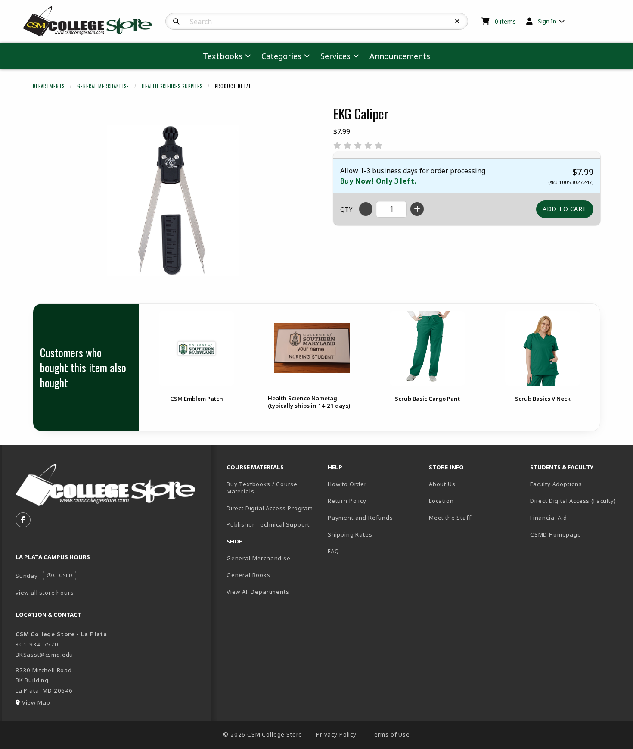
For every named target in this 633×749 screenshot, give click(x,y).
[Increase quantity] (417, 209)
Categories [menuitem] (281, 56)
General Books (248, 575)
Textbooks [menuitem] (222, 56)
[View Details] (196, 348)
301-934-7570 (37, 644)
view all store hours (45, 592)
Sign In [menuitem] (547, 21)
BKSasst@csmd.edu (44, 654)
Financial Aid (548, 517)
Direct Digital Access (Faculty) (573, 501)
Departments (49, 86)
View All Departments (258, 592)
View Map (36, 702)
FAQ (333, 551)
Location (441, 501)
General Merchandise (103, 86)
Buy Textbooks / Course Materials (262, 487)
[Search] (176, 21)
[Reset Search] (457, 21)
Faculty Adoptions (556, 484)
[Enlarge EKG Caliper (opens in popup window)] (172, 200)
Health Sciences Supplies (172, 86)
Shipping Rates (350, 534)
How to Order (347, 484)
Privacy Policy (336, 734)
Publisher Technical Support (268, 524)
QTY (346, 209)
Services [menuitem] (335, 56)
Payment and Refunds (360, 517)
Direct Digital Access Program (270, 508)
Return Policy (347, 501)
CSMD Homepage (577, 534)
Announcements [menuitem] (399, 56)
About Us (442, 484)
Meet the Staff (450, 517)
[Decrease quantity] (365, 209)
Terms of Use (390, 734)
